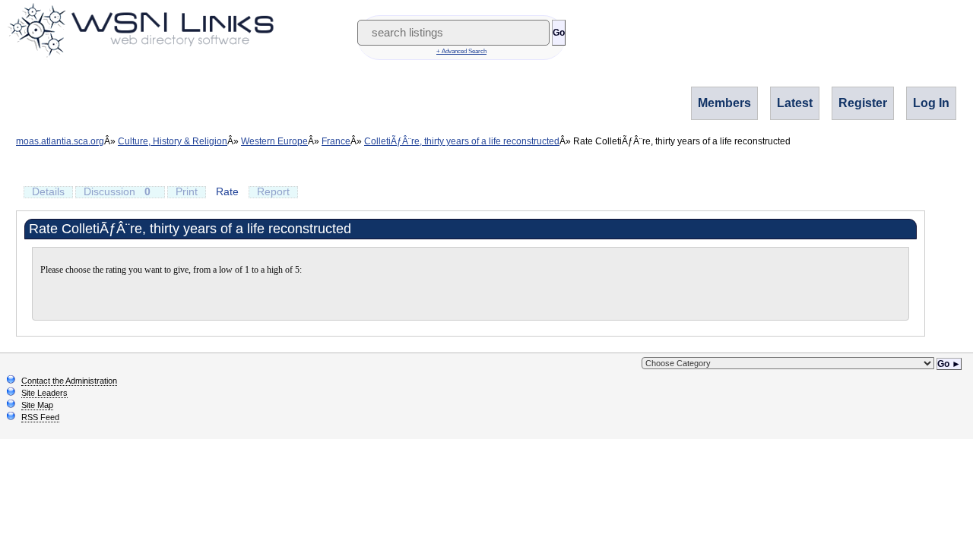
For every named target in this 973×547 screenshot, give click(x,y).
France (336, 141)
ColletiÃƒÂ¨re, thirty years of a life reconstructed (461, 141)
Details (48, 191)
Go (559, 32)
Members (724, 102)
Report (273, 191)
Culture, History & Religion (172, 141)
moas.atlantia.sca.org (60, 141)
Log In (931, 102)
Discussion (117, 191)
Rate (227, 191)
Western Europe (274, 141)
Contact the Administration (69, 380)
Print (187, 191)
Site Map (37, 404)
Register (862, 102)
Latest (795, 102)
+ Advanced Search (461, 51)
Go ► (949, 364)
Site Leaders (44, 392)
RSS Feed (40, 417)
